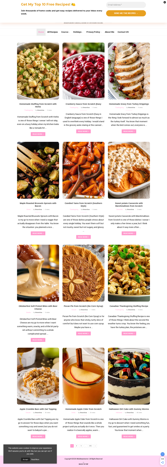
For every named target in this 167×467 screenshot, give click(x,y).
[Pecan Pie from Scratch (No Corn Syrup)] (83, 273)
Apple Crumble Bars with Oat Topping (38, 409)
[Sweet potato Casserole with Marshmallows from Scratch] (129, 170)
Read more (37, 134)
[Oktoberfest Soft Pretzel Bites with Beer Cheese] (38, 273)
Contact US (123, 32)
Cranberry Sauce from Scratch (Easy (83, 104)
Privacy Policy (93, 32)
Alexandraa (40, 110)
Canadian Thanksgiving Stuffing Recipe (129, 306)
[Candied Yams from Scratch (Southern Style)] (83, 170)
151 (90, 446)
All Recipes (52, 32)
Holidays (77, 32)
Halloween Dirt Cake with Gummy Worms (129, 409)
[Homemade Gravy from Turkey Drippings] (129, 71)
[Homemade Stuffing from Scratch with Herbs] (38, 71)
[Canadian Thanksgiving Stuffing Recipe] (129, 273)
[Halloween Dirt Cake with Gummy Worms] (129, 376)
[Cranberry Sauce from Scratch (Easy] (83, 71)
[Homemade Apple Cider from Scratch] (83, 376)
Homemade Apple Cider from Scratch (83, 409)
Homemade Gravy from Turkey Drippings (129, 104)
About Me (109, 32)
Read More (35, 459)
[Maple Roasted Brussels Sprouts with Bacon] (38, 170)
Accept (25, 459)
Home (41, 32)
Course (64, 32)
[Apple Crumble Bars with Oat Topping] (38, 376)
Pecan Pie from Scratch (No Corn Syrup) (83, 306)
